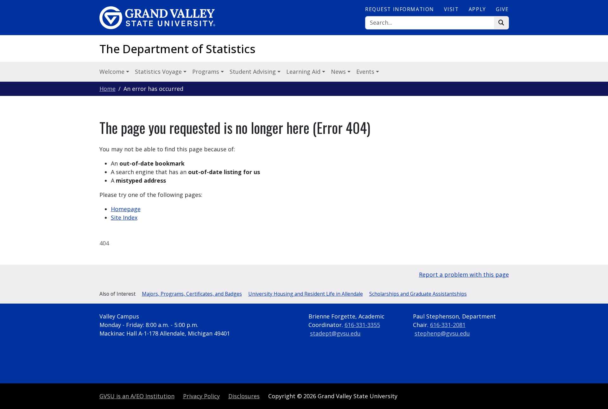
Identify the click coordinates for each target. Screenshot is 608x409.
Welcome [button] (112, 71)
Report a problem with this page (464, 274)
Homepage (126, 209)
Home (107, 88)
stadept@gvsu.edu (335, 333)
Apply (477, 9)
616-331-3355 (362, 325)
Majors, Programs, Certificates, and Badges (192, 293)
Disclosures (244, 396)
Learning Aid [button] (304, 71)
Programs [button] (206, 71)
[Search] (501, 23)
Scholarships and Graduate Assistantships (418, 293)
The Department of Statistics (177, 49)
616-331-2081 (448, 325)
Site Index (124, 217)
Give (502, 9)
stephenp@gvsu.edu (442, 333)
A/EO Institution (136, 396)
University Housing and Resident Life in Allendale (305, 293)
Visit (451, 9)
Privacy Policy (201, 396)
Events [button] (366, 71)
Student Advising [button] (253, 71)
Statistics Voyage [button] (159, 71)
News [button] (339, 71)
